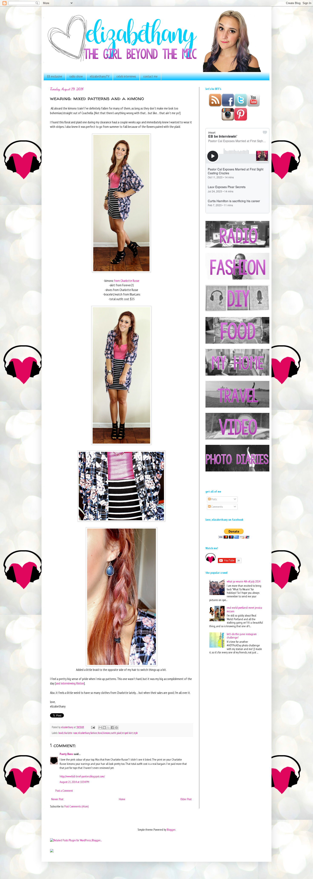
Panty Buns (66, 754)
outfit (113, 733)
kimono (106, 733)
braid (60, 733)
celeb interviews (126, 76)
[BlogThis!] (104, 727)
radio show (76, 76)
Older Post (186, 799)
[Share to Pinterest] (116, 727)
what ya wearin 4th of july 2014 (243, 581)
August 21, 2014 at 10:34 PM (74, 782)
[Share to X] (108, 727)
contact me (150, 76)
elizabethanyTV (99, 76)
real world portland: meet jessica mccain (244, 609)
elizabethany (84, 733)
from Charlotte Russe (126, 280)
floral (100, 733)
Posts (214, 499)
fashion (93, 733)
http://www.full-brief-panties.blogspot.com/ (82, 776)
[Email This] (100, 727)
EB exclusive (54, 76)
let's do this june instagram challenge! (242, 636)
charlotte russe (70, 733)
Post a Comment (64, 791)
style (136, 733)
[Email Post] (93, 727)
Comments (217, 507)
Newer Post (57, 799)
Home (122, 799)
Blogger (171, 829)
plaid (119, 733)
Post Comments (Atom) (76, 806)
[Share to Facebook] (112, 727)
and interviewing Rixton (70, 683)
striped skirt (127, 733)
